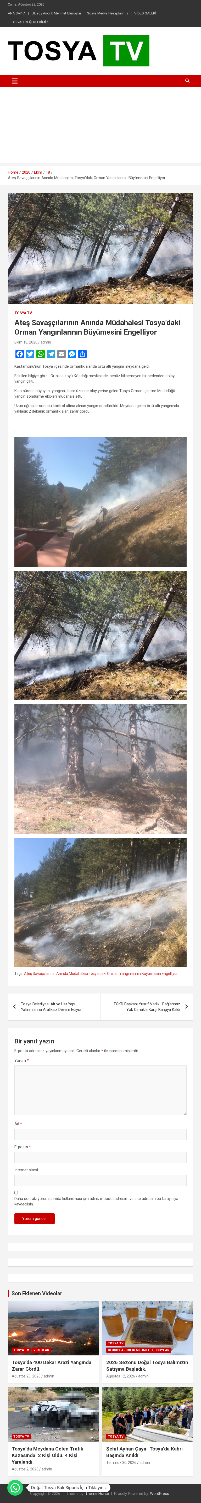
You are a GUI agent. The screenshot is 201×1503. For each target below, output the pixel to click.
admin (46, 342)
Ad (18, 1123)
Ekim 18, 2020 (25, 342)
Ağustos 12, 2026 (120, 1376)
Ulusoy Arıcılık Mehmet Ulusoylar (56, 13)
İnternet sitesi (26, 1170)
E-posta (22, 1147)
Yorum (21, 1060)
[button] (15, 1488)
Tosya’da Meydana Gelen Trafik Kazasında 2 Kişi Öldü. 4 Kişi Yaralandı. (47, 1455)
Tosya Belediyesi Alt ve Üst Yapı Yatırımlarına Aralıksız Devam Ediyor (51, 1007)
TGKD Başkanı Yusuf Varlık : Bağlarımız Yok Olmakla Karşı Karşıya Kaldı (147, 1007)
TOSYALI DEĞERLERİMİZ (29, 22)
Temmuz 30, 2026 (121, 1462)
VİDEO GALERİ (145, 13)
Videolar (41, 1350)
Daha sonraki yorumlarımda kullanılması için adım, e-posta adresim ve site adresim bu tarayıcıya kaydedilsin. (96, 1201)
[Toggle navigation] (15, 81)
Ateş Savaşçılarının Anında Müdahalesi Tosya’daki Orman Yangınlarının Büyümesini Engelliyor (101, 973)
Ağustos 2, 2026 (25, 1469)
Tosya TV (23, 313)
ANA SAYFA (17, 13)
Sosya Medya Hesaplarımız (107, 13)
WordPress (159, 1493)
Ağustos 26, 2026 (26, 1376)
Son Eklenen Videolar (37, 1293)
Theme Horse (97, 1493)
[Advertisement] (100, 126)
